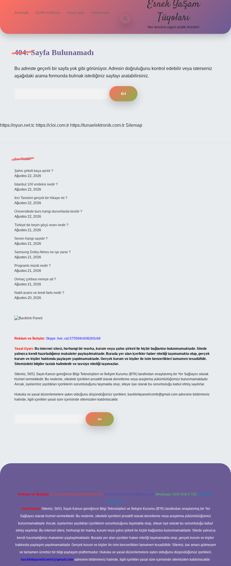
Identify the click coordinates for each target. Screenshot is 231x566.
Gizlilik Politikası (47, 13)
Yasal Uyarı (76, 13)
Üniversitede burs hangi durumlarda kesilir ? (48, 211)
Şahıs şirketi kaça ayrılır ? (33, 171)
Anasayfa (21, 13)
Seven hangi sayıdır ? (31, 239)
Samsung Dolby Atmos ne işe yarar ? (42, 252)
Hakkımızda (100, 13)
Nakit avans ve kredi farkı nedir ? (39, 293)
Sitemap (134, 125)
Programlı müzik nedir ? (32, 266)
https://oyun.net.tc (17, 125)
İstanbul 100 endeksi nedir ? (36, 184)
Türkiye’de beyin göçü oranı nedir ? (41, 225)
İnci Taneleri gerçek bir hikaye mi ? (40, 198)
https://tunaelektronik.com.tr (97, 125)
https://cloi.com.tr (52, 125)
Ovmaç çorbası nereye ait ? (35, 279)
